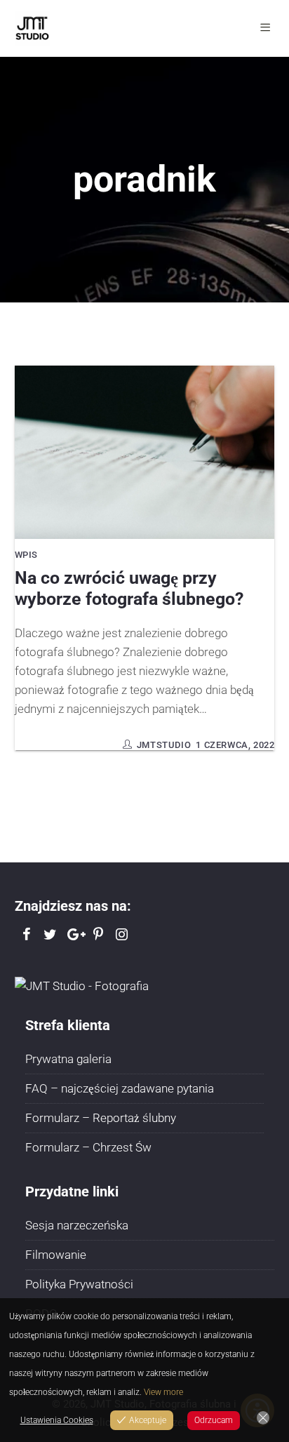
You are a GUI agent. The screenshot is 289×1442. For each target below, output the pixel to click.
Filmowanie (55, 1255)
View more (163, 1392)
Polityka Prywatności (79, 1284)
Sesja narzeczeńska (76, 1225)
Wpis (26, 554)
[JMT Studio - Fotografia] (82, 985)
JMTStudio (164, 745)
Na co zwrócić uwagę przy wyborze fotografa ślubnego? (129, 588)
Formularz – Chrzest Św (88, 1147)
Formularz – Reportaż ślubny (100, 1118)
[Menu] (267, 28)
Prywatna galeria (68, 1059)
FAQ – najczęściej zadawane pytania (119, 1088)
